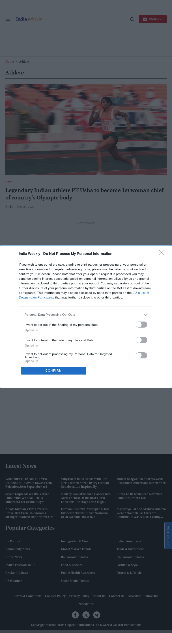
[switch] (141, 325)
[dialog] (86, 316)
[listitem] (86, 314)
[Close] (163, 254)
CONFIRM (53, 370)
